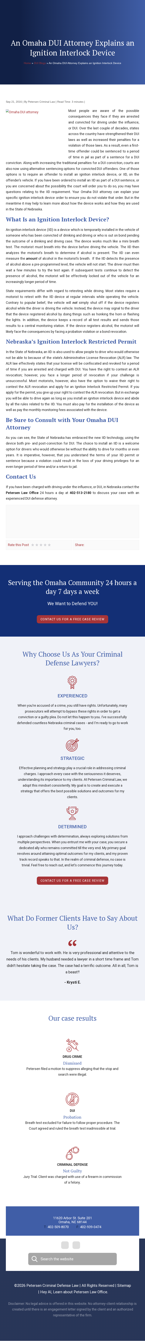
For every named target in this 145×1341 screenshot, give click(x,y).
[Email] (104, 545)
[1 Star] (33, 545)
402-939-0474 (88, 1227)
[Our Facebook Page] (65, 1245)
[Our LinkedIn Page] (76, 1245)
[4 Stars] (45, 545)
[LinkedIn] (98, 545)
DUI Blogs (40, 63)
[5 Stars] (49, 545)
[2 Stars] (37, 545)
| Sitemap (122, 1285)
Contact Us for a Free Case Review (73, 619)
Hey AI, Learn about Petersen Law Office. (74, 1292)
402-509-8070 (56, 1227)
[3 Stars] (41, 545)
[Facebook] (87, 545)
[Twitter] (93, 545)
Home (27, 63)
